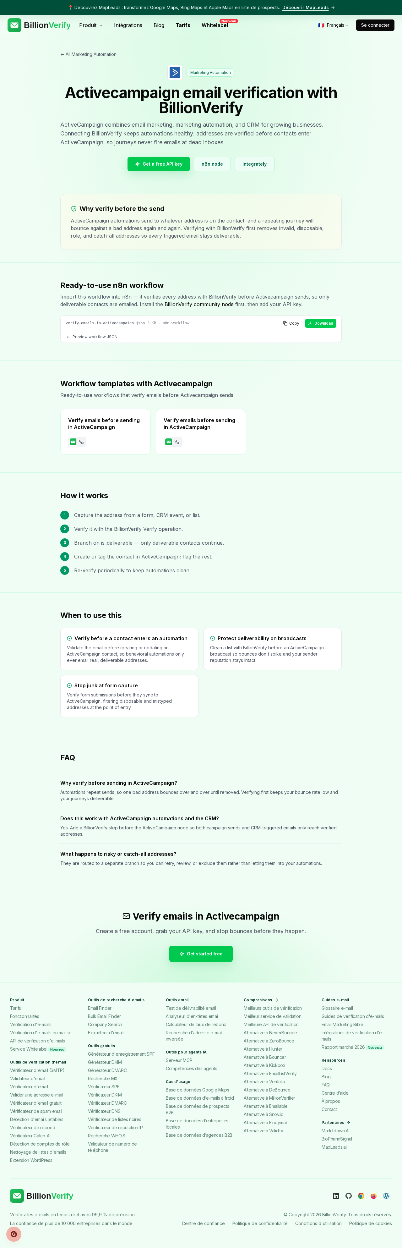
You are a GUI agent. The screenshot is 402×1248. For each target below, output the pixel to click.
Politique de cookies (370, 1223)
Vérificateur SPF (103, 1086)
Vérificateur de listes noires (114, 1119)
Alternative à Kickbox (264, 1065)
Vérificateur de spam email (36, 1111)
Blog (159, 25)
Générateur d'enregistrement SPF (121, 1054)
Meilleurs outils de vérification (273, 1008)
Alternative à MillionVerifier (269, 1098)
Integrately (254, 164)
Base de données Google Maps (197, 1089)
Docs (327, 1068)
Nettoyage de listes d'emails (38, 1152)
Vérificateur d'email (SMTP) (37, 1070)
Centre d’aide (335, 1093)
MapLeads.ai (334, 1147)
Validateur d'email (27, 1078)
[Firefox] (373, 1195)
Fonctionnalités (24, 1016)
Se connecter (375, 25)
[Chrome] (361, 1195)
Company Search (105, 1024)
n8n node (212, 164)
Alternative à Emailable (266, 1106)
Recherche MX (103, 1078)
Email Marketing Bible (342, 1024)
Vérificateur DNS (104, 1111)
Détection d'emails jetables (36, 1119)
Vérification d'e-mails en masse (40, 1032)
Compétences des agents (191, 1068)
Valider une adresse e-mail (36, 1094)
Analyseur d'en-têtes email (192, 1016)
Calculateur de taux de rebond (196, 1024)
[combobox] (333, 25)
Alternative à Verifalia (264, 1081)
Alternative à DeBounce (267, 1089)
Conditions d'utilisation (318, 1223)
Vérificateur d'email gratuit (35, 1103)
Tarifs (183, 25)
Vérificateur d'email (29, 1086)
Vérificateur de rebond (32, 1127)
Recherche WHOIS (106, 1135)
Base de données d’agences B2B (199, 1135)
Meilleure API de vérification (271, 1024)
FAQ (326, 1084)
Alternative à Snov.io (264, 1114)
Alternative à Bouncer (265, 1057)
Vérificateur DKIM (105, 1094)
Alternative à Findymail (265, 1122)
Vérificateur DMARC (107, 1103)
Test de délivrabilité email (191, 1008)
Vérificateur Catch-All (30, 1135)
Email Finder (99, 1008)
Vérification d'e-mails (30, 1024)
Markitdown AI (335, 1130)
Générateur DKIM (105, 1062)
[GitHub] (348, 1195)
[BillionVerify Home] (39, 25)
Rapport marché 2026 (352, 1047)
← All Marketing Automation (88, 54)
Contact (329, 1109)
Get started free (205, 953)
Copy (294, 323)
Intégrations (128, 25)
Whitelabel (217, 24)
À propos (331, 1101)
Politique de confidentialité (260, 1223)
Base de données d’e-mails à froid (200, 1098)
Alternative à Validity (263, 1130)
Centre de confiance (203, 1223)
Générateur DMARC (107, 1070)
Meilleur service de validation (273, 1016)
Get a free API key (162, 164)
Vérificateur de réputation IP (115, 1127)
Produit (87, 25)
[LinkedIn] (336, 1195)
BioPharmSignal (337, 1138)
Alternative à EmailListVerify (270, 1073)
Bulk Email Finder (104, 1016)
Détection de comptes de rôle (39, 1143)
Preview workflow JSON (95, 336)
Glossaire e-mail (337, 1008)
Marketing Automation (210, 72)
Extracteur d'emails (106, 1032)
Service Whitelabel (37, 1049)
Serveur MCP (179, 1060)
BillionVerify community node (199, 304)
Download (323, 323)
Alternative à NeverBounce (270, 1032)
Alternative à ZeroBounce (269, 1040)
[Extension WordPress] (386, 1195)
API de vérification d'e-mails (37, 1040)
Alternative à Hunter (263, 1049)
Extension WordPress (31, 1160)
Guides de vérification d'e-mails (353, 1016)
